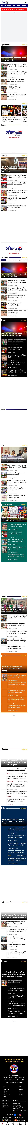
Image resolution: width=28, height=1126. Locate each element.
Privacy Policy (16, 1103)
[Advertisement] (14, 28)
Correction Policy (17, 1105)
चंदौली (14, 260)
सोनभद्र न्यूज (8, 6)
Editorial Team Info (17, 1112)
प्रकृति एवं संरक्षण (7, 1094)
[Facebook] (15, 1115)
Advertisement (5, 1107)
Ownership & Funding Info (19, 1110)
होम (2, 6)
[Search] (26, 2)
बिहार (20, 1091)
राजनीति (24, 6)
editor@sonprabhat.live (16, 1082)
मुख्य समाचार (6, 1089)
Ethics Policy (16, 1108)
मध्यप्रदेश (21, 1094)
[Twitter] (17, 1115)
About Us (4, 1103)
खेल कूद (5, 1093)
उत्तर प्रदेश (21, 1089)
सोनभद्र (9, 260)
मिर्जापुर (18, 260)
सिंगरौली (23, 260)
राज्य (14, 6)
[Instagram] (20, 1115)
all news (4, 260)
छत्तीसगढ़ (21, 1093)
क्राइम (18, 6)
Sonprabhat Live (21, 1120)
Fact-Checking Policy (18, 1107)
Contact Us (5, 1105)
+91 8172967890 (19, 1080)
